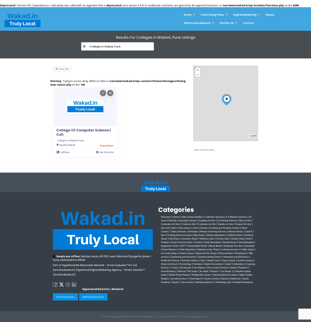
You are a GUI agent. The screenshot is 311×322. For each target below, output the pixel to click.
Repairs (214, 271)
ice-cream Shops (169, 253)
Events (270, 15)
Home (187, 15)
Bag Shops (199, 235)
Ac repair (204, 271)
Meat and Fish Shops (206, 253)
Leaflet (253, 135)
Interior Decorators (213, 264)
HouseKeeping (168, 271)
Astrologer (193, 231)
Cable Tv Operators (234, 264)
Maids (233, 267)
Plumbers (243, 267)
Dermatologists (246, 242)
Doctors (198, 242)
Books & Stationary (231, 278)
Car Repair (225, 271)
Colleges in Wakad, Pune (70, 140)
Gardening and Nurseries (183, 257)
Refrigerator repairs (201, 275)
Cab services (187, 282)
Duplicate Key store (233, 246)
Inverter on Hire (225, 224)
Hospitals (249, 246)
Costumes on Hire (207, 224)
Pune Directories (65, 296)
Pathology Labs (223, 282)
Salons (248, 231)
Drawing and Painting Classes (225, 228)
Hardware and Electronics (236, 257)
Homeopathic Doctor (197, 246)
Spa (163, 235)
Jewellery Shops (190, 238)
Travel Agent (195, 278)
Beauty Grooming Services (213, 231)
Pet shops (192, 271)
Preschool (166, 217)
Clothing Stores (234, 235)
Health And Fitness (170, 260)
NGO (248, 238)
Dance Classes (200, 228)
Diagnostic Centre (170, 246)
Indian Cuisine (187, 253)
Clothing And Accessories (179, 235)
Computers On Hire (170, 224)
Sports (175, 282)
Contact (248, 23)
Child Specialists (212, 242)
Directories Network (197, 23)
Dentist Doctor (230, 242)
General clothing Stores (209, 257)
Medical (182, 271)
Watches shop (207, 238)
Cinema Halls (222, 238)
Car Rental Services (227, 220)
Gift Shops (174, 238)
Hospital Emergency (243, 282)
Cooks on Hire (189, 224)
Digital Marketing (244, 15)
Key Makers (199, 267)
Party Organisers (187, 249)
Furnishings (185, 264)
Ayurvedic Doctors (188, 220)
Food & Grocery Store (181, 242)
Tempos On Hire (243, 224)
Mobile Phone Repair (179, 275)
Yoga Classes (228, 260)
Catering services (230, 249)
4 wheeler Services (214, 217)
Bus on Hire (245, 220)
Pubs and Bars (226, 253)
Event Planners (169, 249)
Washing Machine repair (225, 275)
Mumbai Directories (93, 296)
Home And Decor (169, 264)
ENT (183, 246)
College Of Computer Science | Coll (83, 132)
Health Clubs (238, 238)
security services (179, 278)
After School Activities (192, 217)
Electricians (185, 267)
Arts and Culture (169, 228)
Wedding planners (205, 282)
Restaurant (240, 253)
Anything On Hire (207, 220)
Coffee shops (247, 249)
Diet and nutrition (189, 260)
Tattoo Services (178, 231)
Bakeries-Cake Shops (208, 249)
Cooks (175, 267)
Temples (165, 242)
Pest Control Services (217, 267)
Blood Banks (215, 246)
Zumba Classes (245, 260)
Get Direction (107, 152)
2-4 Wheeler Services (236, 217)
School (176, 217)
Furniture (197, 264)
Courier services (212, 278)
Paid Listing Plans (212, 15)
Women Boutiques (216, 235)
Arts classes (185, 228)
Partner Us (227, 23)
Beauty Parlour (236, 231)
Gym (202, 260)
